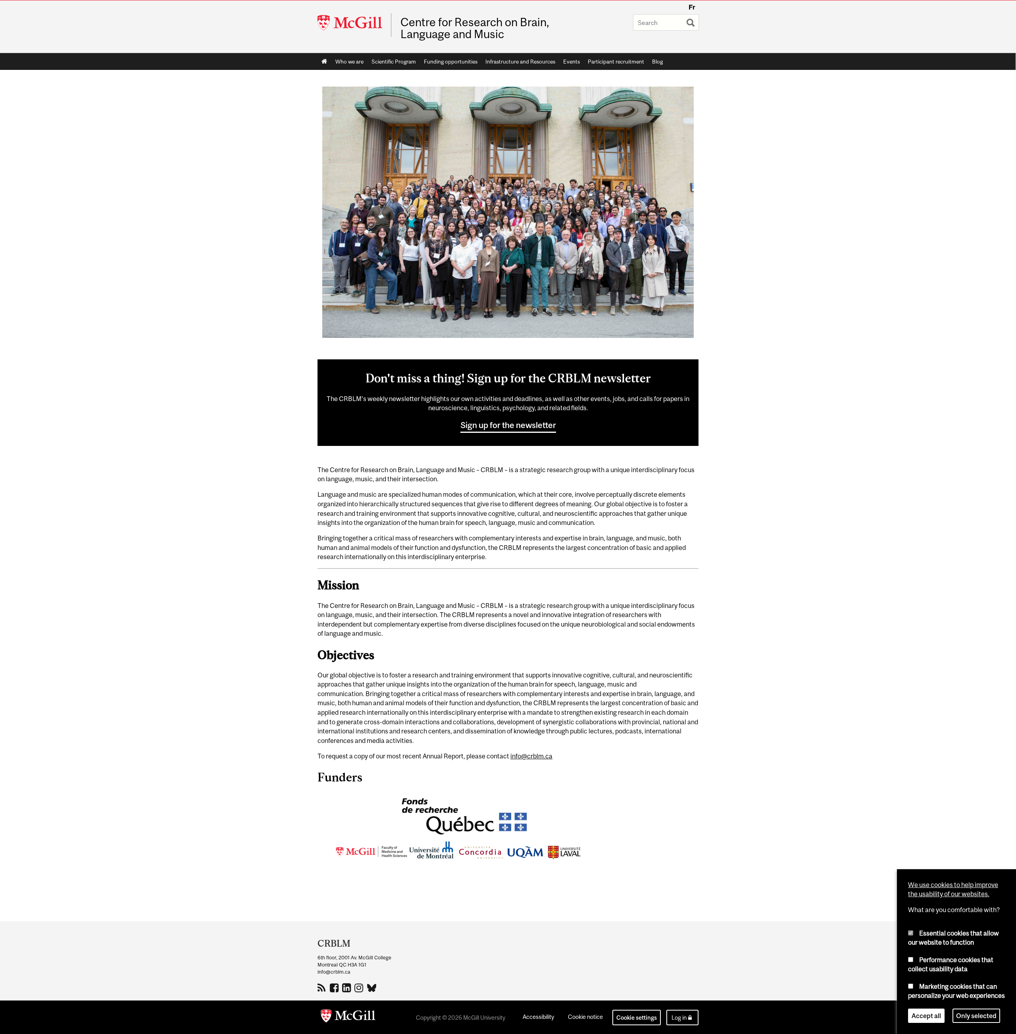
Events (571, 61)
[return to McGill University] (348, 1017)
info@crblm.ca (531, 756)
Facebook (335, 987)
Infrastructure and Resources (520, 61)
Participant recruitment (616, 61)
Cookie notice (585, 1016)
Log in (679, 1017)
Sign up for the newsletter (508, 425)
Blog (657, 61)
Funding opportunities (450, 61)
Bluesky (372, 987)
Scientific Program (393, 61)
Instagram (359, 987)
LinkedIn (347, 987)
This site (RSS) (323, 987)
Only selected (976, 1015)
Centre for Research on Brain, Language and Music (474, 28)
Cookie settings (636, 1017)
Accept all (926, 1015)
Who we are (349, 61)
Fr (692, 7)
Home (324, 61)
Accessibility (538, 1016)
